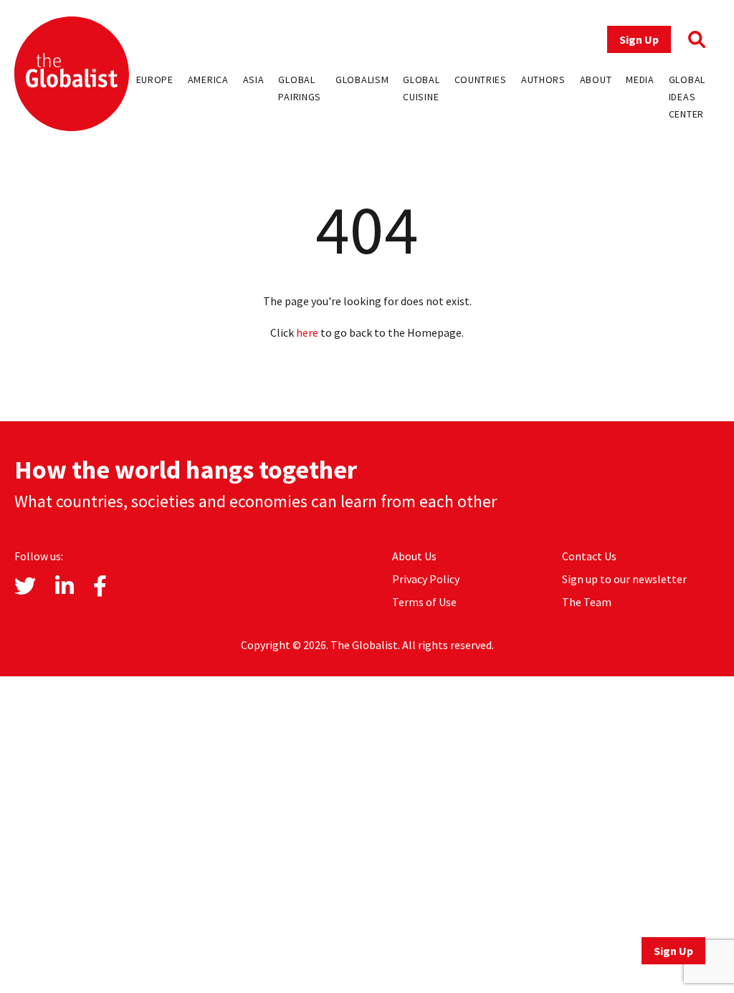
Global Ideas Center (687, 96)
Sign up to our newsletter (624, 579)
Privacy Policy (425, 579)
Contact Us (589, 556)
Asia (253, 79)
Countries (480, 79)
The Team (586, 602)
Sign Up (639, 39)
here (307, 332)
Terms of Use (424, 602)
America (208, 79)
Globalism (362, 79)
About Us (414, 556)
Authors (543, 79)
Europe (154, 79)
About (596, 79)
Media (640, 79)
